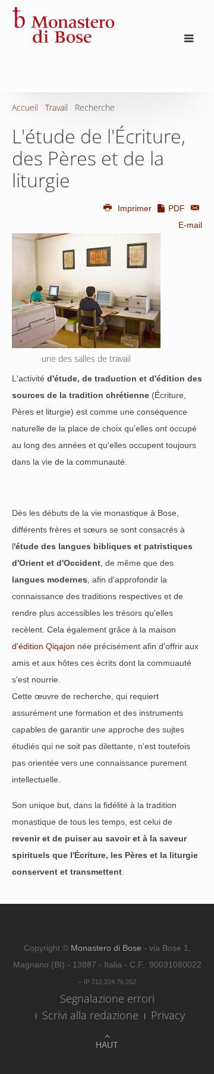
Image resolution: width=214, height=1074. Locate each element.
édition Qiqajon (46, 646)
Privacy (168, 1015)
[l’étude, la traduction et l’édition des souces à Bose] (86, 290)
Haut (107, 1045)
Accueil (25, 107)
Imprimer (134, 208)
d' (15, 646)
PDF (176, 208)
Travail (56, 107)
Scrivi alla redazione (90, 1015)
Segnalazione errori (107, 998)
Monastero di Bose (107, 948)
